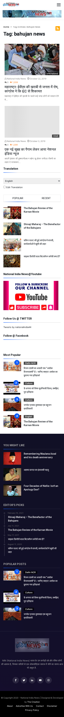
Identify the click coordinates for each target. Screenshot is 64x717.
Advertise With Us (24, 706)
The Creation (33, 702)
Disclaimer (52, 706)
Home (6, 27)
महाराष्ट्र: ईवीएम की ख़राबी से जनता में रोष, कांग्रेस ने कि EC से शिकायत (31, 89)
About (10, 706)
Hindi (55, 136)
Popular (17, 198)
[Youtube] (40, 680)
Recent (46, 198)
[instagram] (48, 680)
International (52, 73)
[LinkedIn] (32, 680)
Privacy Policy (32, 710)
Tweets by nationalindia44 (17, 327)
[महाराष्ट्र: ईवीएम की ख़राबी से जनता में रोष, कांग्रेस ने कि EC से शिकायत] (32, 59)
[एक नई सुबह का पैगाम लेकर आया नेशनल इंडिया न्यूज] (32, 121)
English (28, 416)
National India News (16, 78)
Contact (40, 706)
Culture (28, 383)
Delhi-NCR (30, 363)
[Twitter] (24, 680)
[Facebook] (15, 680)
